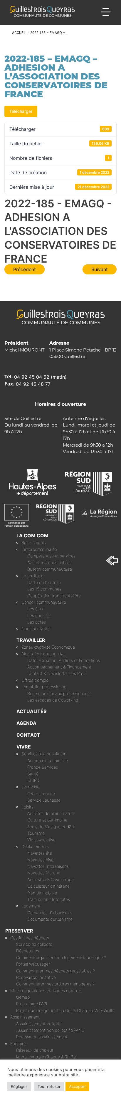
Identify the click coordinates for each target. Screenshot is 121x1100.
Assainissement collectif (39, 1023)
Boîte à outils (33, 542)
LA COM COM (32, 535)
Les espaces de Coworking (52, 699)
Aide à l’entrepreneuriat (43, 653)
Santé (32, 773)
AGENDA (26, 723)
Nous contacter (36, 628)
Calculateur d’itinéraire (48, 886)
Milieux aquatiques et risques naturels (45, 990)
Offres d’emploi (35, 680)
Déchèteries (27, 950)
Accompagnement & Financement (59, 666)
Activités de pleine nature (51, 813)
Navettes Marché (43, 872)
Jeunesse (30, 786)
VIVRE (23, 747)
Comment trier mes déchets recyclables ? (55, 970)
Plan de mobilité (42, 892)
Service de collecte (34, 944)
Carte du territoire (44, 582)
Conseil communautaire (43, 602)
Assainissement (25, 1016)
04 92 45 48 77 (33, 384)
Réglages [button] (19, 1086)
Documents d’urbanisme (50, 919)
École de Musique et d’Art (51, 826)
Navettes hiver (41, 859)
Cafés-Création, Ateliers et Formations (63, 660)
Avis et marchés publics (49, 562)
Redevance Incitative (36, 977)
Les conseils (39, 615)
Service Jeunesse (43, 800)
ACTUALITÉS (31, 711)
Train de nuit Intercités (48, 899)
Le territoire (32, 575)
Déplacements (35, 846)
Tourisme (36, 833)
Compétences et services (51, 555)
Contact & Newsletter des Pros (56, 673)
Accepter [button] (77, 1086)
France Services (42, 766)
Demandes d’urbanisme (49, 912)
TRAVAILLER (30, 640)
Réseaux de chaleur (34, 1049)
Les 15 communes (44, 588)
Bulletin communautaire (49, 569)
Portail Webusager (33, 963)
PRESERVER (19, 931)
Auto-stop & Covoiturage (50, 879)
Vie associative (41, 839)
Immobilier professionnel (44, 686)
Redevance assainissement (42, 1036)
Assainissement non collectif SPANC (50, 1030)
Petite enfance (41, 793)
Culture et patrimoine (47, 819)
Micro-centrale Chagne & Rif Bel (46, 1056)
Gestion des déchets (29, 937)
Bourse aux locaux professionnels (58, 693)
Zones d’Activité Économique (48, 647)
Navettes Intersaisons (48, 866)
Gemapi (23, 997)
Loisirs (27, 806)
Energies (18, 1043)
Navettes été (39, 852)
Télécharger (20, 111)
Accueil (19, 33)
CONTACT (28, 735)
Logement (31, 905)
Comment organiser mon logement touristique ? (61, 957)
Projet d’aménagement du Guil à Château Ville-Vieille (65, 1010)
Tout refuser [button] (49, 1086)
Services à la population (43, 753)
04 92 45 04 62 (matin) (40, 377)
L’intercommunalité (39, 549)
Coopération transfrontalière (54, 595)
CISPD (33, 780)
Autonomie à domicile (47, 760)
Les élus (35, 608)
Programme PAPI (31, 1003)
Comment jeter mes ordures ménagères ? (55, 983)
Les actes (36, 621)
